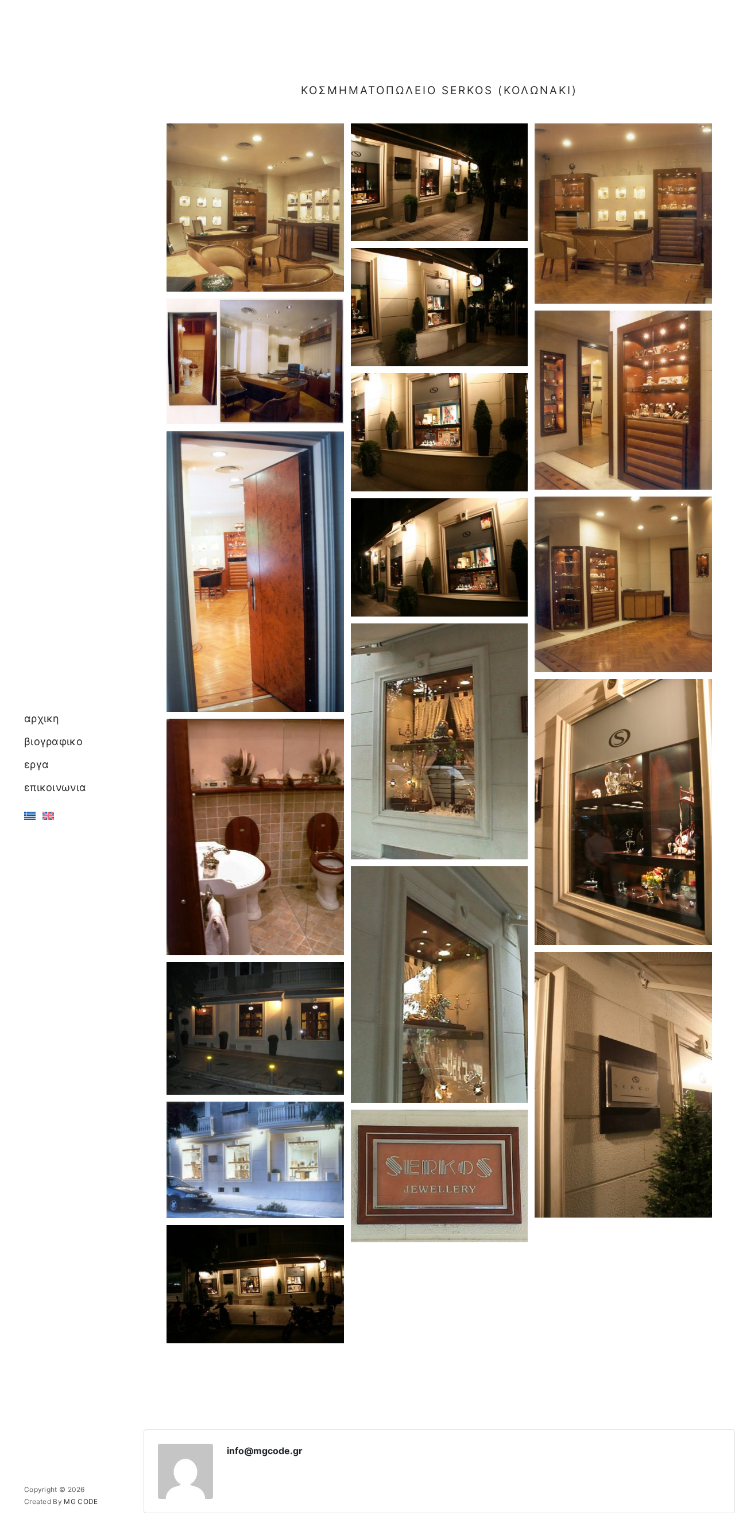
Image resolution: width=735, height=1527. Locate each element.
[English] (48, 815)
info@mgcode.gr (265, 1450)
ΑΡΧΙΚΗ (42, 718)
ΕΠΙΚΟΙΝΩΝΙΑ (55, 787)
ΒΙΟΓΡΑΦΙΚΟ (53, 741)
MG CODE (81, 1501)
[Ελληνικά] (30, 815)
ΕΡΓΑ (36, 764)
